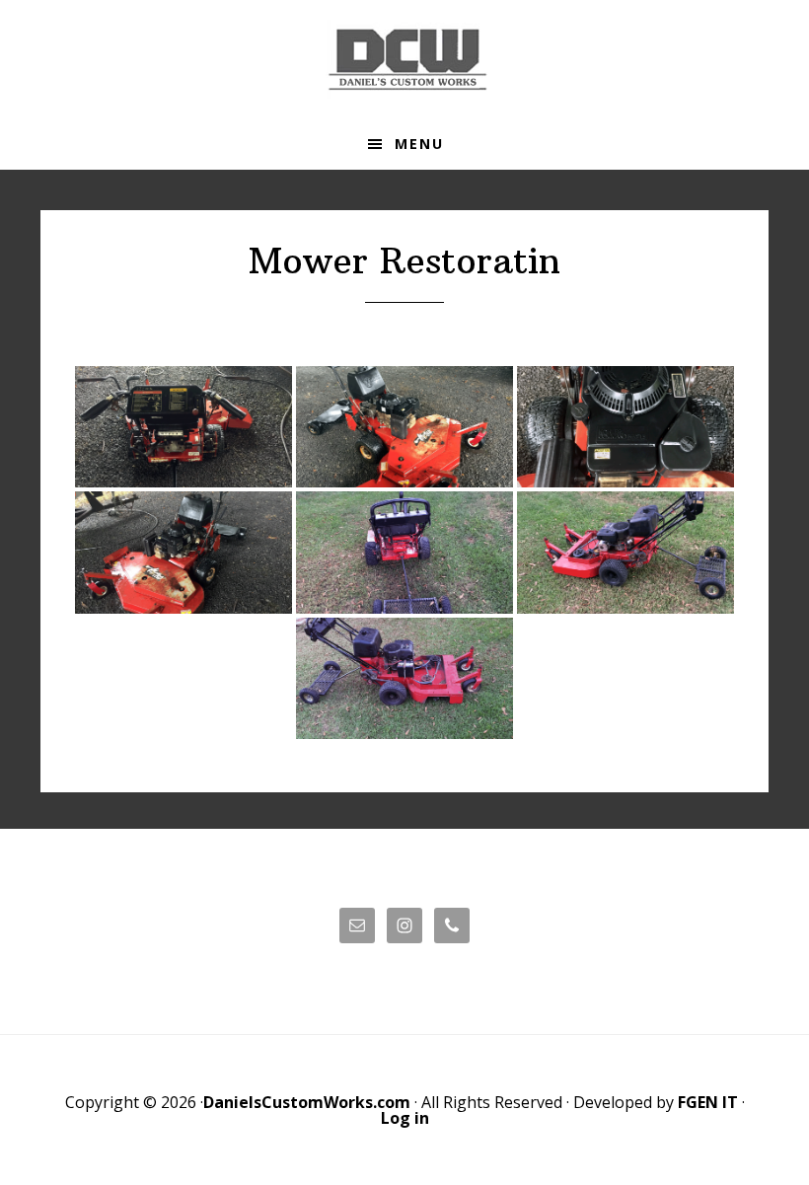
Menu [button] (419, 143)
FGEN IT (708, 1102)
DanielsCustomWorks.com (306, 1102)
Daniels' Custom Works (404, 59)
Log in (405, 1118)
